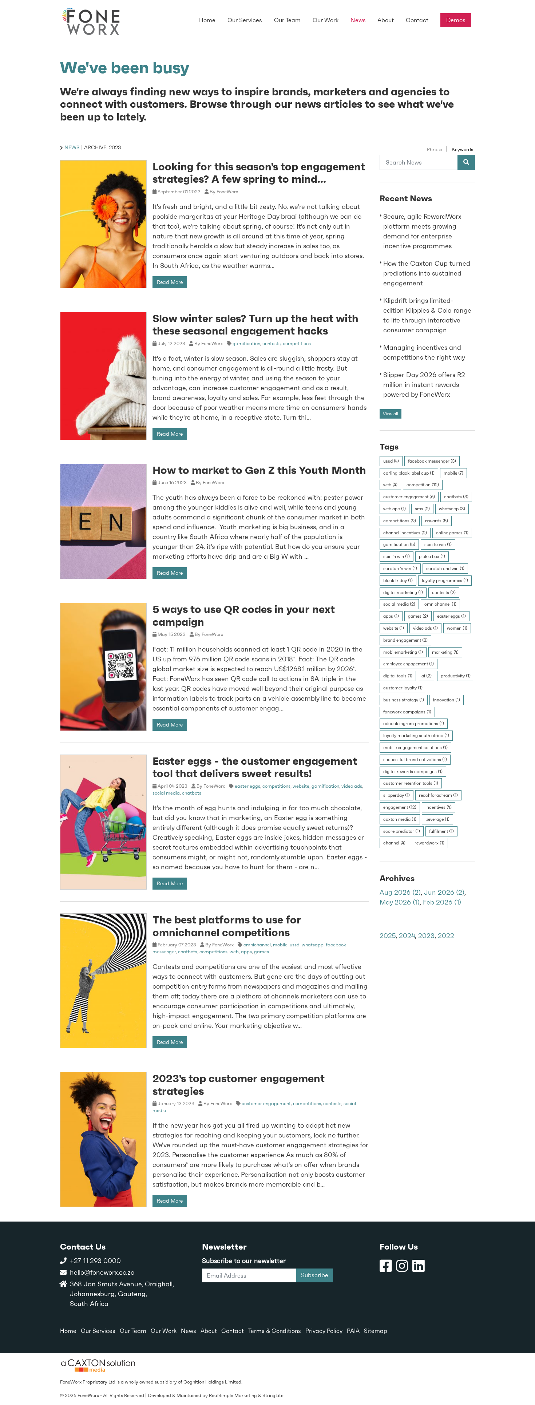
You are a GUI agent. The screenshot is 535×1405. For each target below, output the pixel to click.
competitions (297, 343)
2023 (426, 935)
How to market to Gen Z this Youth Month (259, 469)
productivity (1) (456, 675)
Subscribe (314, 1275)
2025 (388, 935)
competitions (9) (399, 520)
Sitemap (375, 1330)
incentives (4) (438, 807)
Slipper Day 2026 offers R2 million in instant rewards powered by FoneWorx (424, 384)
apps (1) (391, 616)
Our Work (164, 1330)
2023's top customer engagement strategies (238, 1084)
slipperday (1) (396, 795)
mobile (280, 944)
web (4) (390, 484)
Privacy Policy (323, 1330)
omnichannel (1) (440, 604)
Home (68, 1330)
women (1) (457, 628)
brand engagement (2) (405, 639)
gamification (246, 343)
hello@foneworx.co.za (102, 1272)
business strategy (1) (403, 699)
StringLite (273, 1395)
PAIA (353, 1330)
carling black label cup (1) (409, 472)
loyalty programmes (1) (445, 580)
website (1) (393, 628)
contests (271, 343)
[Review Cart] (522, 1373)
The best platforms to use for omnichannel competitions (226, 926)
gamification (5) (399, 544)
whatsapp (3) (452, 508)
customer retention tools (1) (410, 783)
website (301, 786)
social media (166, 793)
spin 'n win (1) (396, 556)
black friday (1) (398, 580)
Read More (170, 282)
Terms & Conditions (274, 1330)
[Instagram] (402, 1266)
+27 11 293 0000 (95, 1260)
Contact (232, 1330)
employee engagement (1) (408, 663)
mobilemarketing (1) (403, 651)
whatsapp (313, 944)
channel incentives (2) (405, 532)
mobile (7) (453, 472)
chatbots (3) (456, 496)
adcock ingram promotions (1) (413, 723)
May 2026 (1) (400, 902)
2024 (407, 935)
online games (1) (452, 532)
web (234, 951)
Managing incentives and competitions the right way (424, 352)
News (72, 147)
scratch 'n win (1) (400, 568)
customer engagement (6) (409, 496)
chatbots (191, 793)
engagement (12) (399, 807)
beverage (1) (437, 819)
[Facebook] (386, 1266)
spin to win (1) (438, 544)
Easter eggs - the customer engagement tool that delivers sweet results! (254, 767)
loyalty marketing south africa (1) (416, 735)
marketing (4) (445, 651)
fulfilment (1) (441, 831)
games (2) (418, 616)
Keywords (462, 149)
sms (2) (422, 508)
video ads (351, 786)
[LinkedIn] (418, 1266)
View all (390, 413)
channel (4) (394, 843)
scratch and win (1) (445, 568)
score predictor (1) (401, 831)
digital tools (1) (397, 675)
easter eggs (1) (451, 616)
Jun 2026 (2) (444, 892)
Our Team (133, 1330)
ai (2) (426, 675)
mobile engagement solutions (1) (415, 747)
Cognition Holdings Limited (212, 1382)
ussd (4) (391, 460)
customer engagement (266, 1103)
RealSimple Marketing (233, 1395)
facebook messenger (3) (432, 460)
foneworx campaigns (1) (407, 711)
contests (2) (444, 592)
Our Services (98, 1330)
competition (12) (423, 484)
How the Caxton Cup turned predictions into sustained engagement (426, 273)
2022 (446, 935)
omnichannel (257, 944)
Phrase (434, 149)
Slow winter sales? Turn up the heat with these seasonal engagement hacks (255, 324)
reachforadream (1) (438, 795)
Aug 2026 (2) (400, 892)
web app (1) (394, 508)
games (261, 951)
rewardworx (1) (429, 843)
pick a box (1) (432, 556)
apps (246, 951)
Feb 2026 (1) (442, 902)
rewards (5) (436, 520)
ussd (295, 944)
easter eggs (247, 786)
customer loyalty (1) (403, 687)
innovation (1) (446, 699)
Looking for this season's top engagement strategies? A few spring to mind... (258, 173)
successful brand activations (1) (415, 759)
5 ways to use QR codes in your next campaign (243, 615)
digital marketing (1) (403, 592)
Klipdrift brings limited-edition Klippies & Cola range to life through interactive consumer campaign (427, 315)
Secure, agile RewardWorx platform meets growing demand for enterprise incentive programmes (422, 231)
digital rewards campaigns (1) (413, 771)
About (209, 1330)
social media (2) (399, 604)
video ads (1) (425, 628)
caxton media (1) (399, 819)
